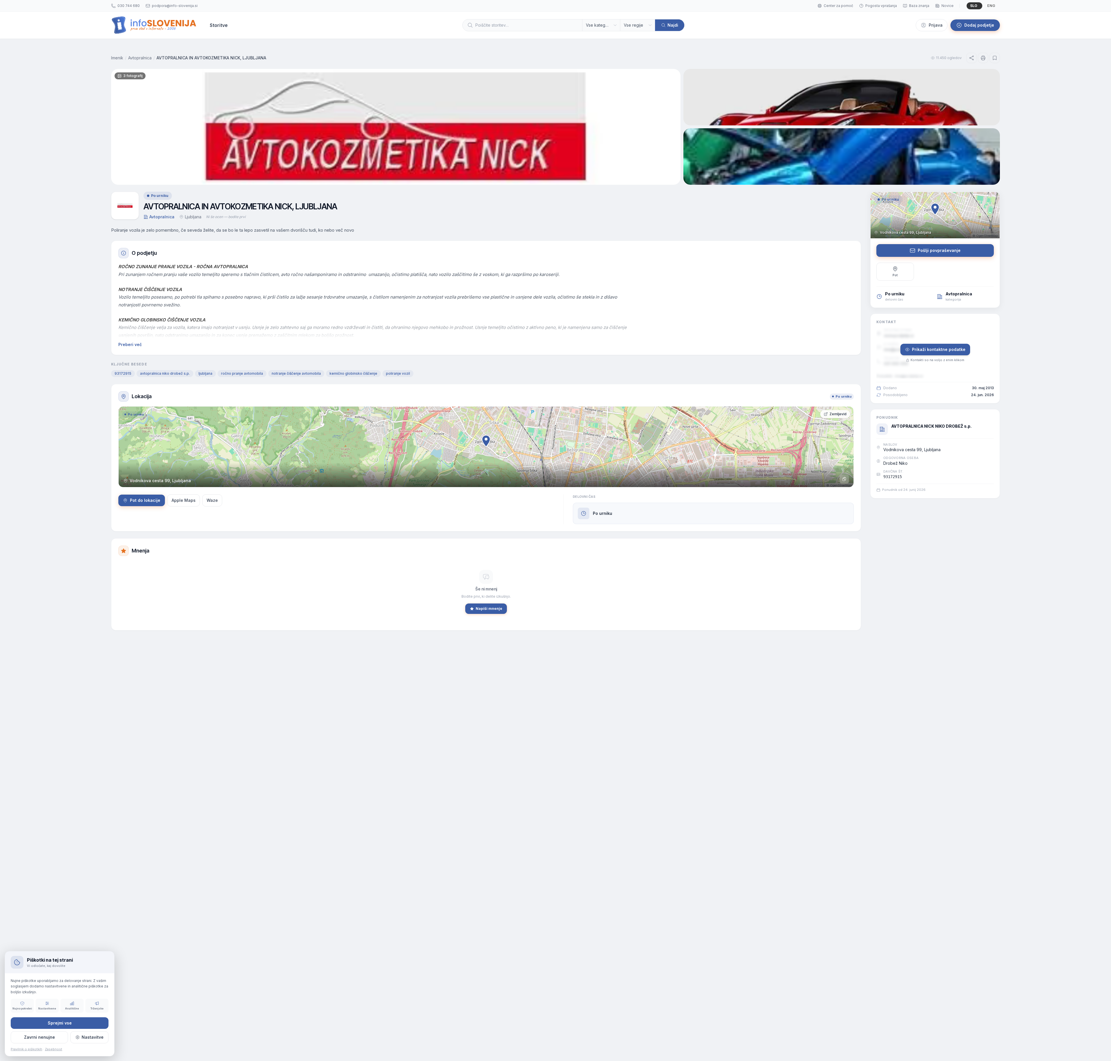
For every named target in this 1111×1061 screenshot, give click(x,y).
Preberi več (130, 344)
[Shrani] (994, 58)
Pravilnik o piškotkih (26, 1049)
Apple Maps (184, 500)
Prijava (936, 25)
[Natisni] (983, 58)
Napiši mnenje (489, 608)
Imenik (117, 57)
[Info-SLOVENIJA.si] (154, 25)
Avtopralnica (140, 57)
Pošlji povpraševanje (939, 250)
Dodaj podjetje (979, 25)
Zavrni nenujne (39, 1037)
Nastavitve (93, 1037)
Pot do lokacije (145, 500)
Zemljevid (838, 414)
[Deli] (971, 58)
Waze (212, 500)
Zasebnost (53, 1049)
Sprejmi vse (60, 1022)
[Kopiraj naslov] (844, 479)
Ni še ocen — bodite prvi (226, 217)
